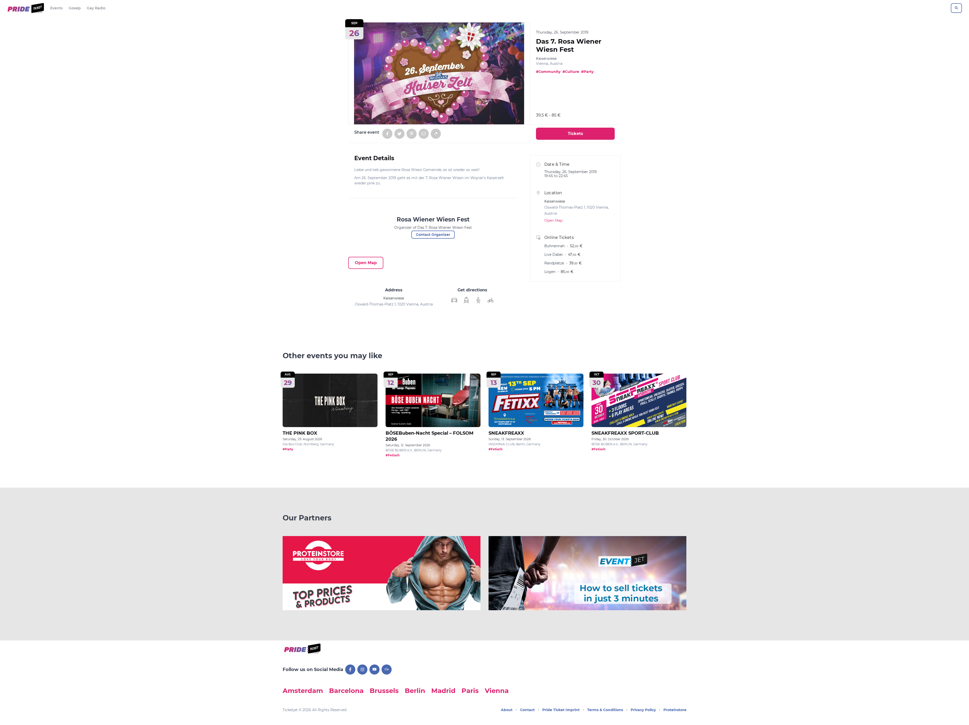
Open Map (366, 262)
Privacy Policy (643, 710)
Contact (527, 710)
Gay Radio (96, 8)
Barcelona (346, 690)
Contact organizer (433, 234)
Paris (470, 690)
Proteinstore (674, 710)
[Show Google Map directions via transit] (466, 300)
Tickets (575, 133)
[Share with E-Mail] (424, 134)
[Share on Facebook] (387, 134)
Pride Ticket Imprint (561, 710)
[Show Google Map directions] (454, 300)
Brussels (384, 690)
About (507, 710)
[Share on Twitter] (399, 134)
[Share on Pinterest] (412, 134)
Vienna (497, 690)
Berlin (415, 690)
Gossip (75, 8)
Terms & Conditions (605, 710)
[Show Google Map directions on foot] (478, 300)
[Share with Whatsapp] (436, 134)
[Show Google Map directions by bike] (491, 300)
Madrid (443, 690)
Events (56, 8)
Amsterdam (303, 690)
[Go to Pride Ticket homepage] (25, 8)
